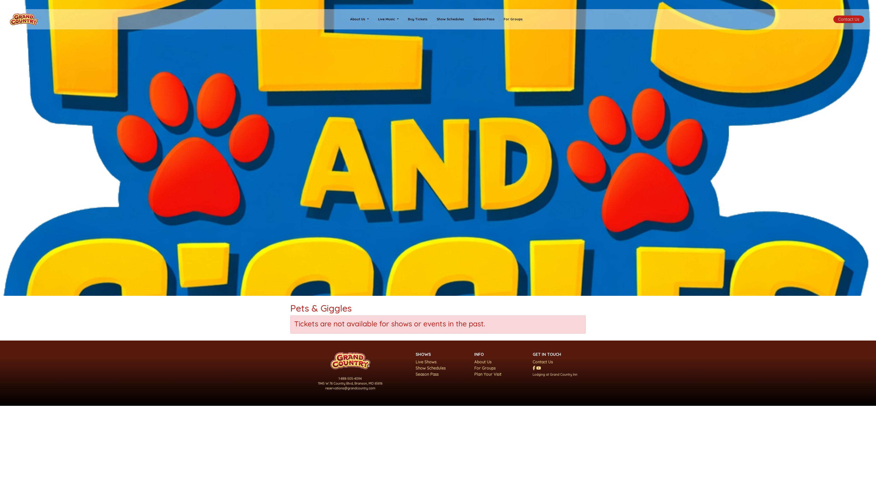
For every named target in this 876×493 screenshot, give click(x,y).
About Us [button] (358, 19)
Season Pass (484, 19)
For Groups (513, 19)
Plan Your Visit (487, 374)
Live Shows (426, 362)
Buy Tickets (418, 19)
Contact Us (848, 19)
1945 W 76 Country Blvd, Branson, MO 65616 (350, 383)
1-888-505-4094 (350, 379)
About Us (483, 362)
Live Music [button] (387, 19)
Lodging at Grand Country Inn (555, 374)
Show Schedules (450, 19)
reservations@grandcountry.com (350, 388)
